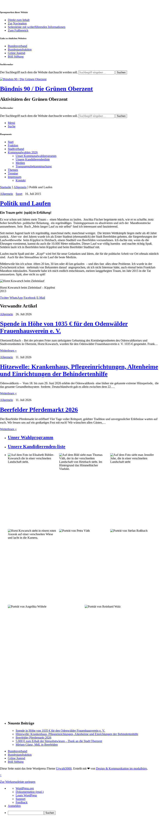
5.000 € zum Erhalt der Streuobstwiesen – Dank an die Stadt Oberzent (59, 741)
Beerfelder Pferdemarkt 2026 (39, 409)
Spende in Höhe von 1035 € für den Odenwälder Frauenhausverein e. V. (60, 730)
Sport (19, 193)
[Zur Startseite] (23, 79)
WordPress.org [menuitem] (25, 788)
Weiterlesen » (8, 350)
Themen (13, 170)
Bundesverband (17, 46)
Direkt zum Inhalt (18, 20)
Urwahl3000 (64, 768)
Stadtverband (16, 149)
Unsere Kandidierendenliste (33, 159)
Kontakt (21, 180)
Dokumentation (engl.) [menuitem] (30, 791)
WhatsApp (16, 297)
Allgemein (20, 187)
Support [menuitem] (20, 798)
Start (10, 142)
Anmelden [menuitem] (14, 805)
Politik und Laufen (25, 203)
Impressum (14, 177)
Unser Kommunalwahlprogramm (36, 156)
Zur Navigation (17, 23)
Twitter (4, 297)
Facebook (30, 297)
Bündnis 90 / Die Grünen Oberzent (46, 88)
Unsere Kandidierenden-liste (36, 446)
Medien (20, 163)
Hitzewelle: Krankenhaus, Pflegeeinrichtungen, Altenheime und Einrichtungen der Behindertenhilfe (79, 370)
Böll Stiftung (16, 56)
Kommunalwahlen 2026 (23, 152)
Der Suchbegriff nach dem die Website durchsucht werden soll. (39, 72)
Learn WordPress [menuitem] (26, 795)
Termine (13, 173)
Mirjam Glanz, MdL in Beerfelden (37, 744)
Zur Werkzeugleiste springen (17, 781)
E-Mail (40, 297)
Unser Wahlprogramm (30, 437)
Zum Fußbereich (18, 30)
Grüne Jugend (16, 53)
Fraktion (13, 145)
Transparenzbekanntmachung (34, 166)
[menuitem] (84, 813)
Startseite (5, 187)
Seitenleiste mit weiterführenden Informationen (36, 27)
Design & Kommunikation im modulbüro (121, 768)
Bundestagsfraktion (20, 49)
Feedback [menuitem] (22, 802)
